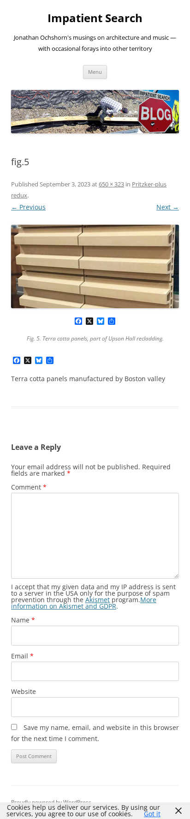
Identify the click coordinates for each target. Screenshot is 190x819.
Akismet (97, 599)
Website (23, 691)
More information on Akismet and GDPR (83, 602)
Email (22, 656)
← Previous (28, 207)
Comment (29, 487)
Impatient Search (95, 18)
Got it (152, 813)
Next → (167, 207)
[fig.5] (95, 266)
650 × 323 (111, 184)
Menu (95, 71)
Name (23, 620)
